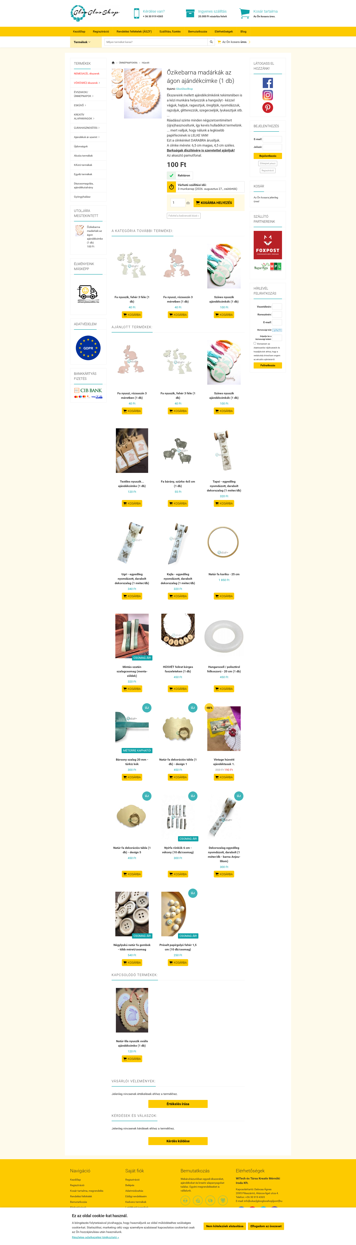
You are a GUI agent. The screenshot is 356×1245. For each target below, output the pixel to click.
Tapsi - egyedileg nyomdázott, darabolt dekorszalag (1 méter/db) (224, 486)
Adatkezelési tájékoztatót (265, 348)
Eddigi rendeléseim (136, 1196)
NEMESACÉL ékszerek (86, 73)
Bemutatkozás (197, 31)
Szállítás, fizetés (170, 31)
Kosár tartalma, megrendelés (86, 1190)
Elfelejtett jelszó (268, 163)
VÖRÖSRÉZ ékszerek (87, 82)
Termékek (82, 42)
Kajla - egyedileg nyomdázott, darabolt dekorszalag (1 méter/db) (178, 578)
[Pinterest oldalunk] (268, 107)
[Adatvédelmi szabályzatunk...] (88, 348)
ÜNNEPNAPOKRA (128, 62)
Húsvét (145, 62)
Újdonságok (81, 146)
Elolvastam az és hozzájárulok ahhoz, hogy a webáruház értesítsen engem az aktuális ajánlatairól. (267, 352)
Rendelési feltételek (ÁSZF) (134, 31)
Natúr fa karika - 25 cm (224, 574)
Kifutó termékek (83, 164)
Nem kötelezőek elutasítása (224, 1226)
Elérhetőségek (224, 31)
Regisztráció (101, 31)
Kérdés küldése (178, 1141)
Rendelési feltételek (81, 1196)
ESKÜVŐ (80, 105)
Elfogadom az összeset (265, 1226)
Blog (243, 31)
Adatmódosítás (134, 1190)
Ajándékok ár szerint (86, 137)
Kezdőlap (79, 31)
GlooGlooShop (184, 88)
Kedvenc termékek (135, 1201)
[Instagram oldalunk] (268, 95)
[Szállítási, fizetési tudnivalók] (268, 245)
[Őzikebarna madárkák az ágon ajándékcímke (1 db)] (117, 76)
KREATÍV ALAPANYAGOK (84, 116)
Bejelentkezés (267, 155)
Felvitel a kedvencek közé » (184, 215)
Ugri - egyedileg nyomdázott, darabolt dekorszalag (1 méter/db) (132, 578)
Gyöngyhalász (82, 196)
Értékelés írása (178, 1104)
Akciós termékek (83, 155)
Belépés (129, 1185)
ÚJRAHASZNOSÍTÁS (86, 127)
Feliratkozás (268, 365)
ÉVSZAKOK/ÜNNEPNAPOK (83, 94)
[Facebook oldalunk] (268, 83)
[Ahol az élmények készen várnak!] (88, 294)
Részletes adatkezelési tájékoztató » (95, 1237)
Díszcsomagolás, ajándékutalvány (83, 185)
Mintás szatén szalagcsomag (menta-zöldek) (132, 671)
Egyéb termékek (83, 174)
